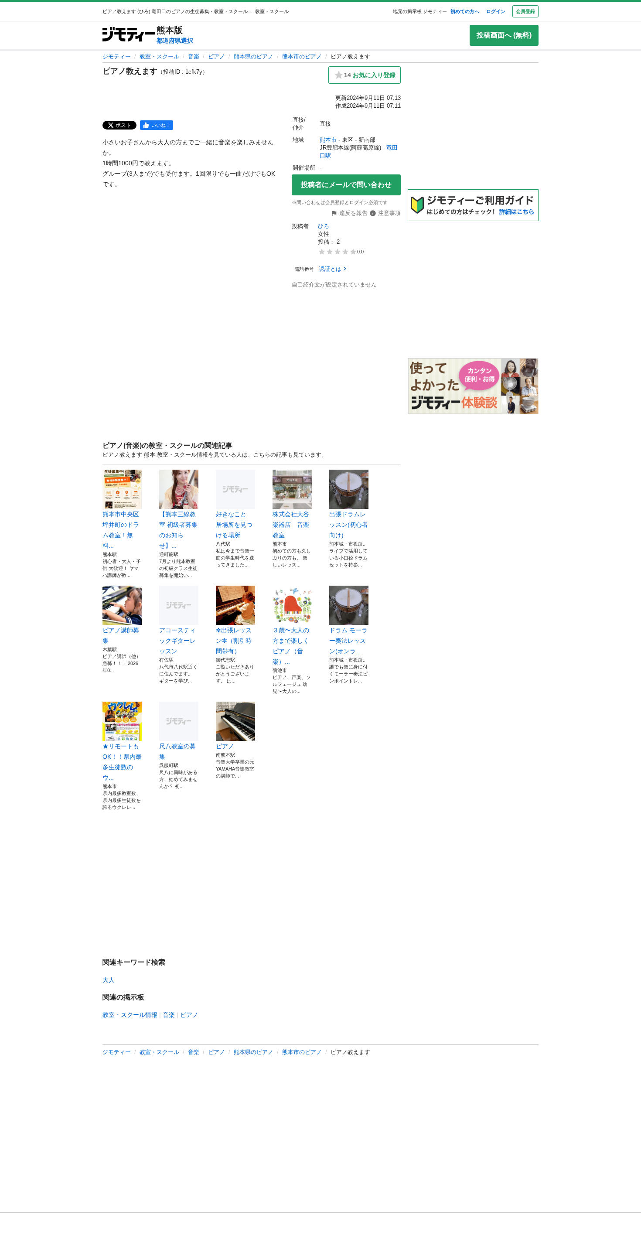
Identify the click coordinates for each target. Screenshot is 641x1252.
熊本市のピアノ (302, 56)
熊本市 (328, 139)
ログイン (495, 11)
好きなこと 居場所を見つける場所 (234, 525)
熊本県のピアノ (253, 56)
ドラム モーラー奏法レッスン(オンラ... (348, 641)
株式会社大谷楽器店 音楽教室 (291, 525)
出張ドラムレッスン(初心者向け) (348, 525)
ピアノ (216, 56)
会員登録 (525, 11)
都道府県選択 (175, 40)
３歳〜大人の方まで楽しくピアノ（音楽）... (291, 646)
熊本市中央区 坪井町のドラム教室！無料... (120, 530)
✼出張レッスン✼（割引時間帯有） (234, 641)
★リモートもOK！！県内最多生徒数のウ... (122, 762)
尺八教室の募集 (177, 751)
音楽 (193, 56)
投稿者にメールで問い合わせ (346, 184)
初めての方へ (464, 11)
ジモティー (116, 56)
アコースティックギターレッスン (177, 641)
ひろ (323, 226)
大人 (108, 979)
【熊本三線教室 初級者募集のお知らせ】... (178, 530)
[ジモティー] (128, 35)
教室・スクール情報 (129, 1014)
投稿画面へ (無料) (504, 35)
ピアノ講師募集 (120, 635)
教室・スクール (159, 56)
